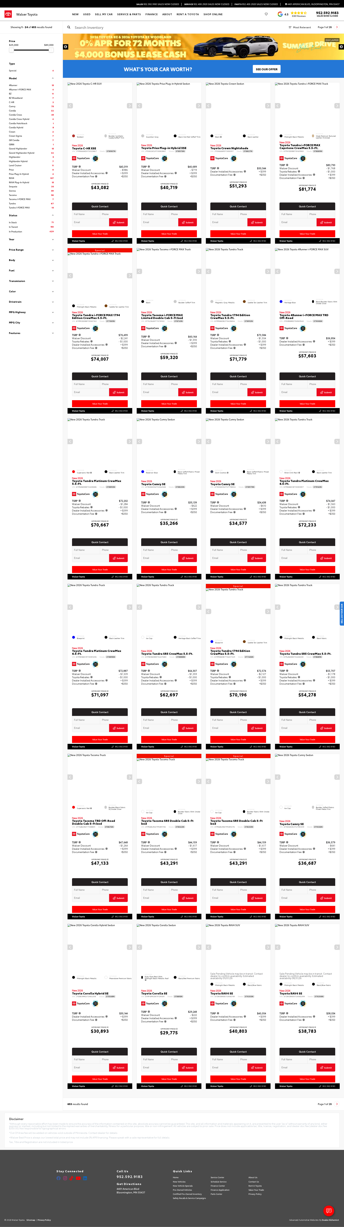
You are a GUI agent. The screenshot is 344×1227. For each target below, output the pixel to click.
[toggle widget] (328, 1211)
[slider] (11, 49)
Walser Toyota (78, 240)
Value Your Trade (100, 233)
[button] (129, 106)
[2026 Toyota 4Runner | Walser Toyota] (203, 47)
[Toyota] (8, 14)
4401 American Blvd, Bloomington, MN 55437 (313, 4)
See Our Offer (267, 69)
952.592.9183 (157, 4)
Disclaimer (332, 40)
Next (341, 47)
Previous (65, 47)
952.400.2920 (206, 4)
